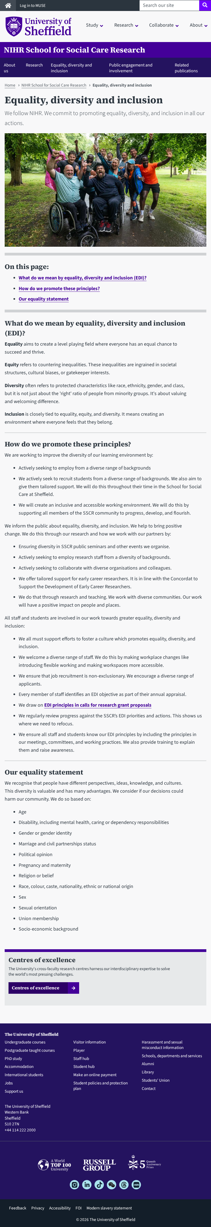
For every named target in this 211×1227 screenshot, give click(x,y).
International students (24, 1075)
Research (34, 65)
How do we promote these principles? (59, 288)
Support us (14, 1091)
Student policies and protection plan (100, 1086)
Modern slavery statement (109, 1208)
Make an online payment (94, 1075)
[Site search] (205, 5)
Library (148, 1072)
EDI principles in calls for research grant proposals (97, 705)
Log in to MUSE (33, 5)
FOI (79, 1208)
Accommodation (19, 1067)
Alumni (148, 1064)
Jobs (9, 1083)
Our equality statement (44, 299)
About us (9, 68)
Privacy (37, 1208)
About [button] (196, 25)
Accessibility (60, 1208)
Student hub (84, 1067)
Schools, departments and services (172, 1056)
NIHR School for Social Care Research (74, 50)
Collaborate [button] (161, 25)
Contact (149, 1089)
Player (79, 1050)
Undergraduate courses (25, 1042)
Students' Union (156, 1080)
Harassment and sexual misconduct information (163, 1045)
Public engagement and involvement (130, 68)
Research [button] (123, 25)
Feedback (17, 1208)
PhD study (13, 1059)
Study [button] (92, 25)
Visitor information (89, 1042)
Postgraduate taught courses (30, 1050)
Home (10, 85)
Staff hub (81, 1059)
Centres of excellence (35, 988)
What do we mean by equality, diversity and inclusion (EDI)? (82, 277)
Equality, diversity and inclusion (71, 68)
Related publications (186, 68)
